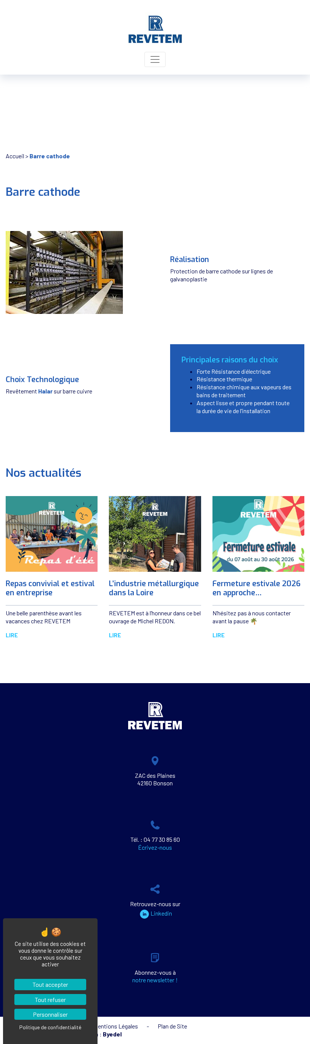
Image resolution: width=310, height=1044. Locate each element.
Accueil (15, 155)
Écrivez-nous (155, 847)
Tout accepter (50, 984)
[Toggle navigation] (155, 59)
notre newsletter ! (155, 979)
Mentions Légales (116, 1026)
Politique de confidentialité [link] (50, 1027)
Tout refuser (50, 999)
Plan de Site (172, 1026)
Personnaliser (50, 1014)
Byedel (112, 1034)
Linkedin (161, 913)
